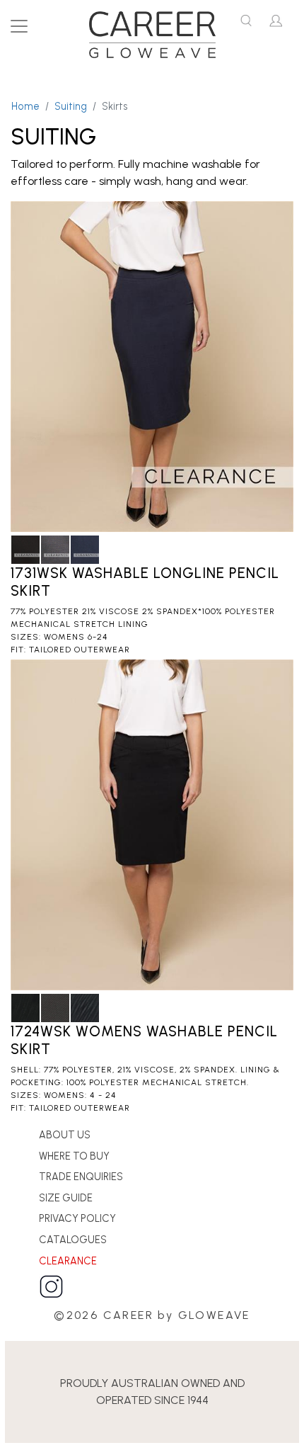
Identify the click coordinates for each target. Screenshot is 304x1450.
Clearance (68, 1260)
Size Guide (66, 1197)
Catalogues (73, 1239)
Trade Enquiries (81, 1176)
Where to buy (74, 1156)
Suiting (70, 106)
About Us (64, 1134)
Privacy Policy (77, 1218)
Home (25, 106)
